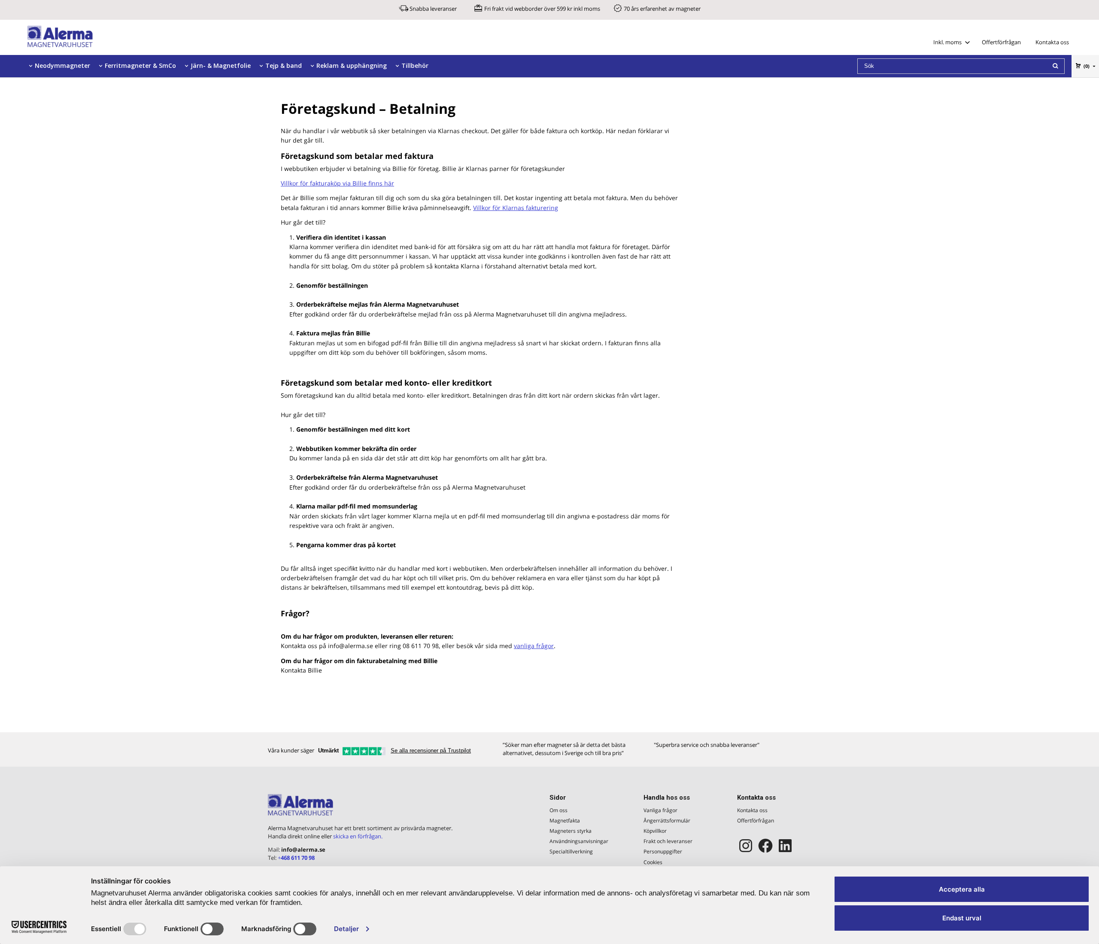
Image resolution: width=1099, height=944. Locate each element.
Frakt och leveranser (668, 841)
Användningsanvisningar (579, 841)
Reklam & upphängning (351, 65)
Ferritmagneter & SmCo (140, 65)
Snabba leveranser (433, 8)
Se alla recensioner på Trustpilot (431, 750)
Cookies (653, 862)
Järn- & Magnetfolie (221, 65)
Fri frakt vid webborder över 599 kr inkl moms (542, 8)
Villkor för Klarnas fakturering (515, 208)
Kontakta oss (1052, 42)
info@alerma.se (303, 849)
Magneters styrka (571, 830)
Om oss (559, 810)
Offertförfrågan (1001, 42)
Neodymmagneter (62, 65)
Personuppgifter (663, 851)
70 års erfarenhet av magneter (662, 8)
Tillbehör (414, 65)
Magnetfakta (565, 820)
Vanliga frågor (660, 810)
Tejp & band (283, 65)
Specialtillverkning (571, 851)
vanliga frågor (534, 646)
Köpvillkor (655, 830)
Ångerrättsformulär (667, 820)
